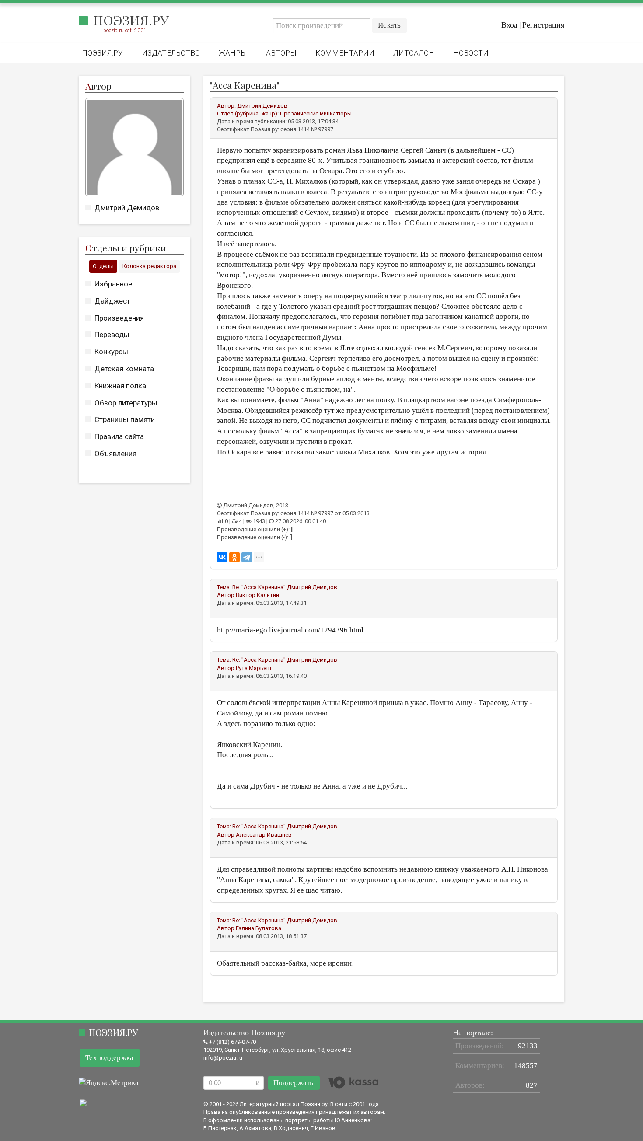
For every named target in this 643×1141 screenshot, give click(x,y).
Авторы (281, 53)
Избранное (113, 283)
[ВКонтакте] (222, 557)
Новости (471, 53)
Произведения (119, 318)
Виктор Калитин (257, 595)
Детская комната (124, 368)
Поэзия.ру (131, 20)
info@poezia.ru (222, 1057)
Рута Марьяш (253, 668)
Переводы (111, 334)
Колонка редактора (149, 266)
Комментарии (344, 53)
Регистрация (543, 25)
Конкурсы (111, 351)
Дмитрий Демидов (126, 207)
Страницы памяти (124, 419)
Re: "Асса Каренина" (259, 587)
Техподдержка (109, 1058)
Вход (509, 25)
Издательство (171, 53)
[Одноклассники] (234, 557)
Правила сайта (119, 436)
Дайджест (112, 301)
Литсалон (413, 53)
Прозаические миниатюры (316, 113)
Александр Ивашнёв (264, 834)
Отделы (103, 266)
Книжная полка (120, 385)
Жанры (233, 53)
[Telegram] (246, 557)
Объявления (115, 453)
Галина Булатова (258, 928)
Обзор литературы (125, 402)
